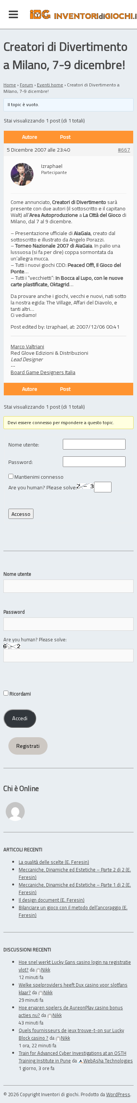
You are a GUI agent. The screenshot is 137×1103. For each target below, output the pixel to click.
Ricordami (19, 693)
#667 (124, 150)
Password (14, 612)
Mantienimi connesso (39, 477)
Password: (20, 462)
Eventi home (50, 84)
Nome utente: (23, 445)
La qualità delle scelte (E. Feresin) (54, 862)
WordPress (118, 1094)
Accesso (20, 514)
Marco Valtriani (27, 346)
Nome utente (17, 574)
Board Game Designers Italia (43, 372)
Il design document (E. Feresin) (51, 900)
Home (9, 84)
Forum (26, 84)
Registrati (28, 746)
